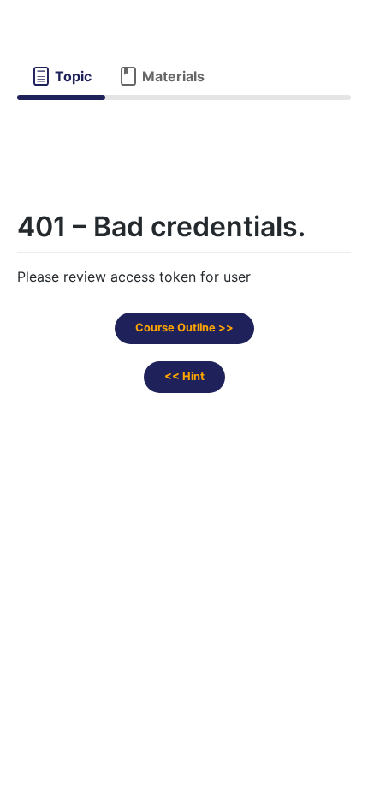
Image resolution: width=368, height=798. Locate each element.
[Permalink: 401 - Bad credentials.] (1, 274)
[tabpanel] (184, 135)
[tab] (61, 76)
